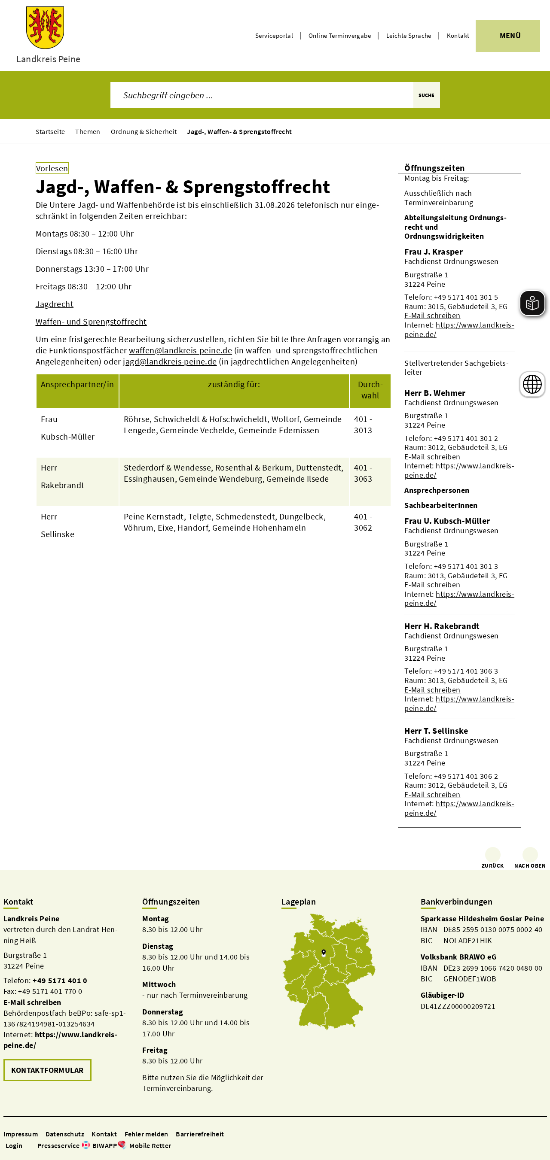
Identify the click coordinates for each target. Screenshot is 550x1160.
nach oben (530, 865)
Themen (87, 131)
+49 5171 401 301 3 (466, 566)
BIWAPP (104, 1145)
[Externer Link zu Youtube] (196, 1146)
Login (14, 1145)
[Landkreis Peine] (66, 998)
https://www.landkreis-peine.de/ (459, 329)
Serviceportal (274, 35)
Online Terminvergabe (340, 35)
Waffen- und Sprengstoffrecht (91, 321)
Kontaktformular (47, 1070)
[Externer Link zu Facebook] (175, 1146)
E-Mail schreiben (432, 315)
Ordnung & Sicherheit (144, 131)
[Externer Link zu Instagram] (186, 1146)
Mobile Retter (150, 1145)
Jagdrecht (55, 303)
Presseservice (58, 1145)
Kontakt (458, 35)
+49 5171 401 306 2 (466, 776)
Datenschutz (65, 1134)
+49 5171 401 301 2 (466, 438)
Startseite (50, 131)
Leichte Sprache (408, 35)
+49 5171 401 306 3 (466, 671)
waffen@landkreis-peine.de (180, 350)
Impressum (20, 1134)
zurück (493, 865)
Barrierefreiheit (200, 1134)
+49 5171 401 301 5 (466, 297)
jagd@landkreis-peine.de (170, 361)
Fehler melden (146, 1134)
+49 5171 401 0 (60, 980)
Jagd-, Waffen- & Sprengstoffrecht (239, 131)
